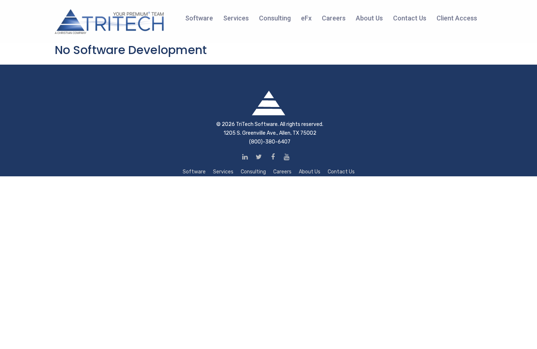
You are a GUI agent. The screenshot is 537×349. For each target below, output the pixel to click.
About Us (309, 172)
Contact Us (341, 172)
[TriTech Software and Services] (109, 21)
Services (223, 172)
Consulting (253, 172)
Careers (282, 172)
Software (194, 172)
